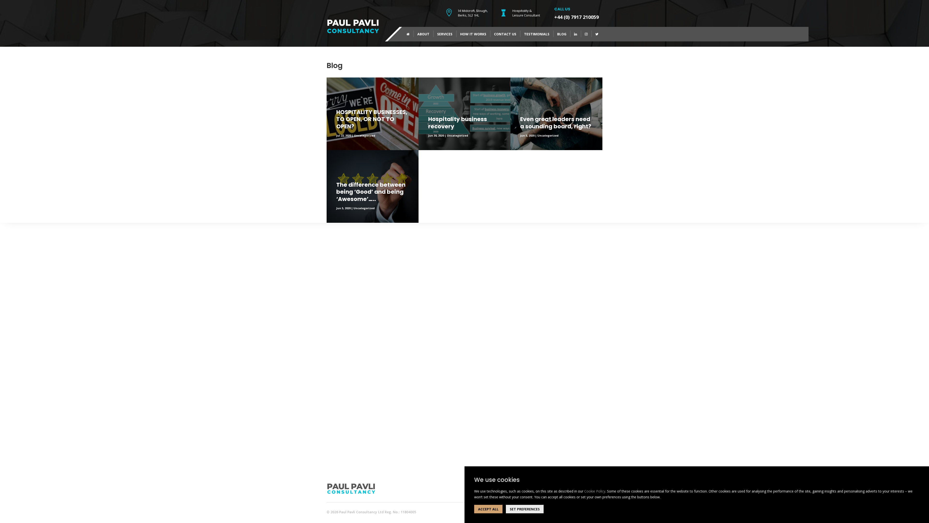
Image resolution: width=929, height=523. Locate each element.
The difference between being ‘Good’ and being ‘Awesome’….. (370, 192)
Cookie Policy (594, 491)
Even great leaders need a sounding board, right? (555, 123)
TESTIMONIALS (536, 34)
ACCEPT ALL (488, 509)
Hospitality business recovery (457, 123)
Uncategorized (364, 135)
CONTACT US (505, 34)
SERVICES (444, 34)
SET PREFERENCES (525, 509)
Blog (561, 34)
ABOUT (423, 34)
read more (427, 80)
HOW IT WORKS (473, 34)
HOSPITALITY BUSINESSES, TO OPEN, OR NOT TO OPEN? (371, 120)
